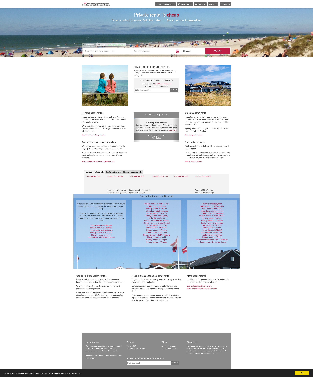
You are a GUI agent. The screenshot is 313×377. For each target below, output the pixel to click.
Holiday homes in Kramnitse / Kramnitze (212, 240)
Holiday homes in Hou (156, 218)
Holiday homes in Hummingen (212, 211)
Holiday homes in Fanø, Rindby (156, 220)
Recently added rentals (132, 172)
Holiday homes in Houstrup (101, 232)
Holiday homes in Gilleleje (212, 235)
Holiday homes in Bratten (212, 208)
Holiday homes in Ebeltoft (212, 230)
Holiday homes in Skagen (156, 240)
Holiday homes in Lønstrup (212, 220)
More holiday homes (169, 348)
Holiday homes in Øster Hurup (156, 204)
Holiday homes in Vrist (212, 228)
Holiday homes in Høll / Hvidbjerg (156, 235)
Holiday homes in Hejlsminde (156, 211)
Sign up (173, 89)
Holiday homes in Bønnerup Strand (212, 242)
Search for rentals (165, 4)
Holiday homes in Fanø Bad (212, 232)
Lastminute (200, 4)
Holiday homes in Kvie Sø (156, 225)
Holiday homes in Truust (212, 237)
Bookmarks (186, 4)
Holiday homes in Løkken (156, 208)
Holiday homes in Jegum (156, 206)
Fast (93, 45)
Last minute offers (113, 172)
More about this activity (156, 135)
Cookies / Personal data (136, 348)
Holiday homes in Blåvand (101, 225)
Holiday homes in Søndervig (212, 213)
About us (213, 4)
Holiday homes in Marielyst (101, 228)
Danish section (103, 356)
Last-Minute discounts (116, 45)
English (224, 4)
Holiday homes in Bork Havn (101, 230)
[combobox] (193, 51)
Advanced (101, 45)
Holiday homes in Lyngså (212, 204)
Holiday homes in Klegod (212, 225)
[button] (100, 23)
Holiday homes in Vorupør (156, 242)
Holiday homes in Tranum (156, 230)
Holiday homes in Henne (101, 235)
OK (302, 373)
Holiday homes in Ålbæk (212, 218)
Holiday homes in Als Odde (156, 232)
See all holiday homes (193, 161)
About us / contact (168, 346)
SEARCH (217, 51)
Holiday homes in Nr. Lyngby (156, 216)
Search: (86, 45)
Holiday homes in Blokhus (156, 213)
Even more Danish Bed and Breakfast (202, 289)
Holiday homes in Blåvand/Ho (212, 206)
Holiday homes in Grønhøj (156, 228)
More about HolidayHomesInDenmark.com (98, 161)
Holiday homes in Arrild (156, 237)
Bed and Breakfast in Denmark (199, 286)
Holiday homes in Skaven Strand (156, 223)
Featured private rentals (94, 172)
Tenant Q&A (131, 346)
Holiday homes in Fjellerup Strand (101, 237)
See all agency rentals (193, 135)
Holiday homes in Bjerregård (212, 223)
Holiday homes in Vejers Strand (211, 216)
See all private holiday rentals (93, 135)
